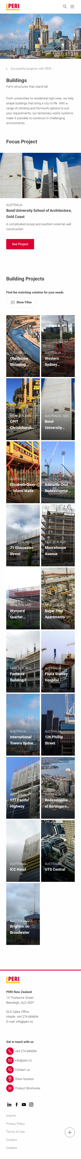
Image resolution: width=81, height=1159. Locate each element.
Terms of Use (15, 1132)
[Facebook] (17, 1104)
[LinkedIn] (9, 1104)
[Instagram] (31, 1104)
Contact (11, 1140)
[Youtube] (24, 1104)
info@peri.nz (24, 1022)
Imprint (11, 1116)
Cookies (11, 1148)
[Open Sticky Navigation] (70, 1132)
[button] (31, 69)
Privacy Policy (15, 1124)
